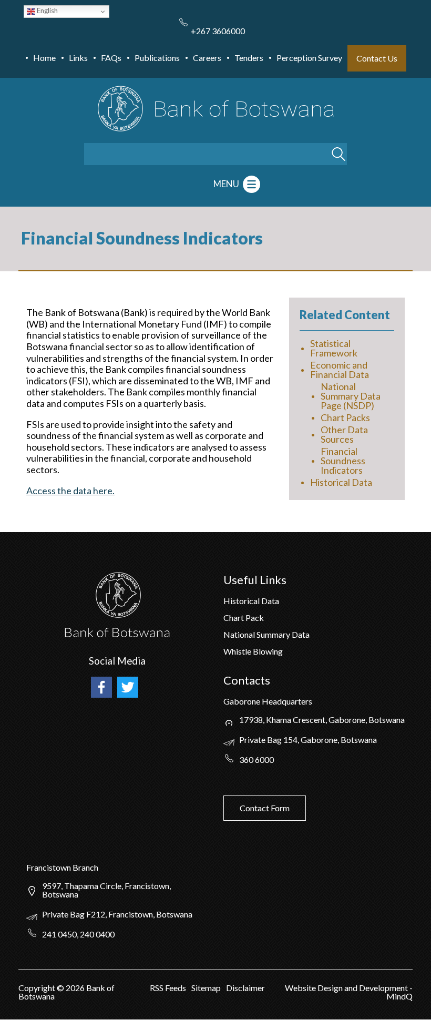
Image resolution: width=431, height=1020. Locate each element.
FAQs (111, 58)
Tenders (248, 58)
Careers (207, 58)
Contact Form (265, 808)
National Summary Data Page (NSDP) (351, 396)
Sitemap (206, 988)
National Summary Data (266, 634)
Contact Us (376, 58)
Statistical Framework (333, 348)
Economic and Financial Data (339, 369)
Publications (157, 58)
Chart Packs (345, 417)
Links (78, 58)
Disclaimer (245, 988)
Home (44, 58)
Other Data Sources (344, 434)
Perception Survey (309, 58)
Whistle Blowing (253, 651)
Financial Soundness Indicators (343, 460)
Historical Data (341, 482)
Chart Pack (243, 618)
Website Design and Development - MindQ (349, 992)
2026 (75, 988)
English (46, 10)
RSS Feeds (168, 988)
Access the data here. (70, 490)
